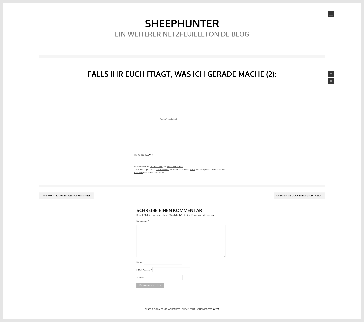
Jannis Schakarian (175, 166)
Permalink (138, 172)
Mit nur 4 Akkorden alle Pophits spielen (66, 195)
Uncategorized (162, 169)
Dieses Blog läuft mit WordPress (162, 309)
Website (140, 277)
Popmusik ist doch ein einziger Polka (300, 195)
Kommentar (142, 221)
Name (140, 262)
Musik (192, 169)
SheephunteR (182, 23)
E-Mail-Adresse (144, 270)
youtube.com (145, 154)
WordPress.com (210, 309)
